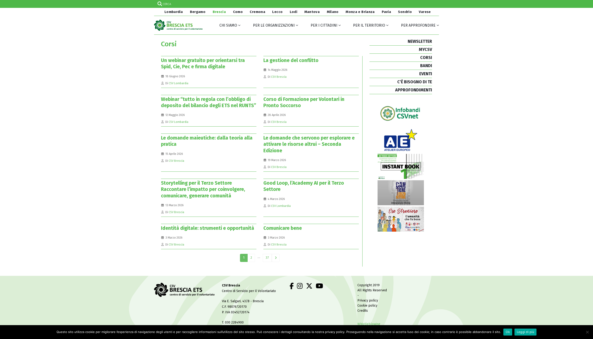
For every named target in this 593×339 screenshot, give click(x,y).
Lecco (277, 12)
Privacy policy (367, 300)
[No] (587, 332)
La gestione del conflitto (291, 60)
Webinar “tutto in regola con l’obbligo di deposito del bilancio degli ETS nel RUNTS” (208, 102)
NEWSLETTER (420, 41)
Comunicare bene (282, 228)
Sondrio (405, 12)
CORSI (426, 57)
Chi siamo (228, 25)
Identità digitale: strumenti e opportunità (207, 228)
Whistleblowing (368, 324)
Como (238, 12)
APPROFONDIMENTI (413, 90)
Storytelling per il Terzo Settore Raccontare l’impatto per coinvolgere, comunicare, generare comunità (203, 189)
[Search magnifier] (435, 4)
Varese (425, 12)
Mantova (312, 12)
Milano (333, 12)
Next (276, 258)
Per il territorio (369, 25)
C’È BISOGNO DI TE (414, 81)
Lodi (293, 12)
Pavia (386, 12)
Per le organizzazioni (274, 25)
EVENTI (425, 73)
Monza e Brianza (360, 12)
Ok (508, 332)
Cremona (257, 12)
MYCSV (425, 49)
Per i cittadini (324, 25)
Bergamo (198, 12)
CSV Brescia (279, 76)
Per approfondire (418, 25)
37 (267, 258)
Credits (362, 311)
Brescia (219, 12)
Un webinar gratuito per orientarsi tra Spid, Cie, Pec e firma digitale (203, 63)
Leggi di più (525, 332)
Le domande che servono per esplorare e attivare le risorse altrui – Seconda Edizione (309, 144)
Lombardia (173, 12)
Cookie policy (367, 306)
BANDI (426, 65)
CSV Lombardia (178, 83)
